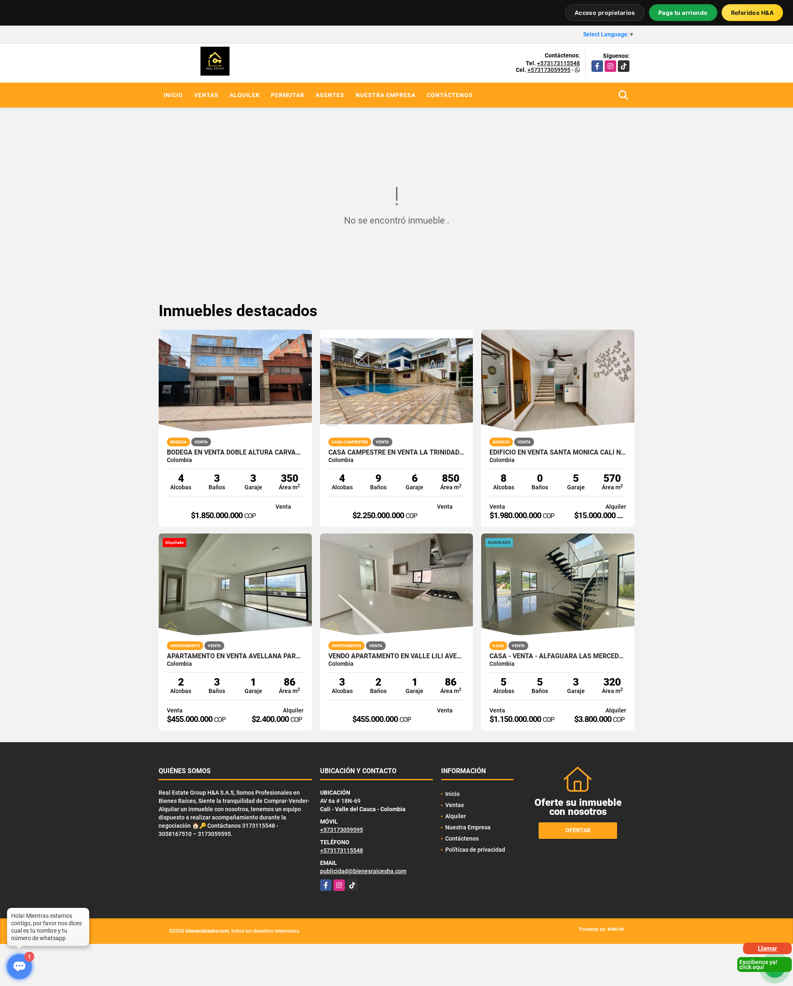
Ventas (206, 95)
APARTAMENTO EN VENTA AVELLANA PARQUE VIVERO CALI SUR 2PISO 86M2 (235, 656)
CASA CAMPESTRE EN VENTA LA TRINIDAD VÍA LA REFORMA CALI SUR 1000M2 (396, 452)
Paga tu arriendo (683, 12)
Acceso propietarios (605, 12)
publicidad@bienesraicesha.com (363, 871)
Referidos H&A (752, 12)
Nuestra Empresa (385, 95)
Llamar (767, 948)
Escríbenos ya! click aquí (758, 964)
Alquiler (245, 95)
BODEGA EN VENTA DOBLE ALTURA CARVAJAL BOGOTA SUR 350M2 (235, 452)
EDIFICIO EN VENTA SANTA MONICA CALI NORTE (557, 452)
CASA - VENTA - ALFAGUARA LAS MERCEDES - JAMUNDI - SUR (557, 656)
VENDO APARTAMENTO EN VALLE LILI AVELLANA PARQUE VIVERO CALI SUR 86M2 (396, 656)
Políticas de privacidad (475, 849)
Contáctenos (450, 95)
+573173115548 (558, 63)
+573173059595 (548, 70)
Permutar (287, 95)
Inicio (173, 95)
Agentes (330, 95)
